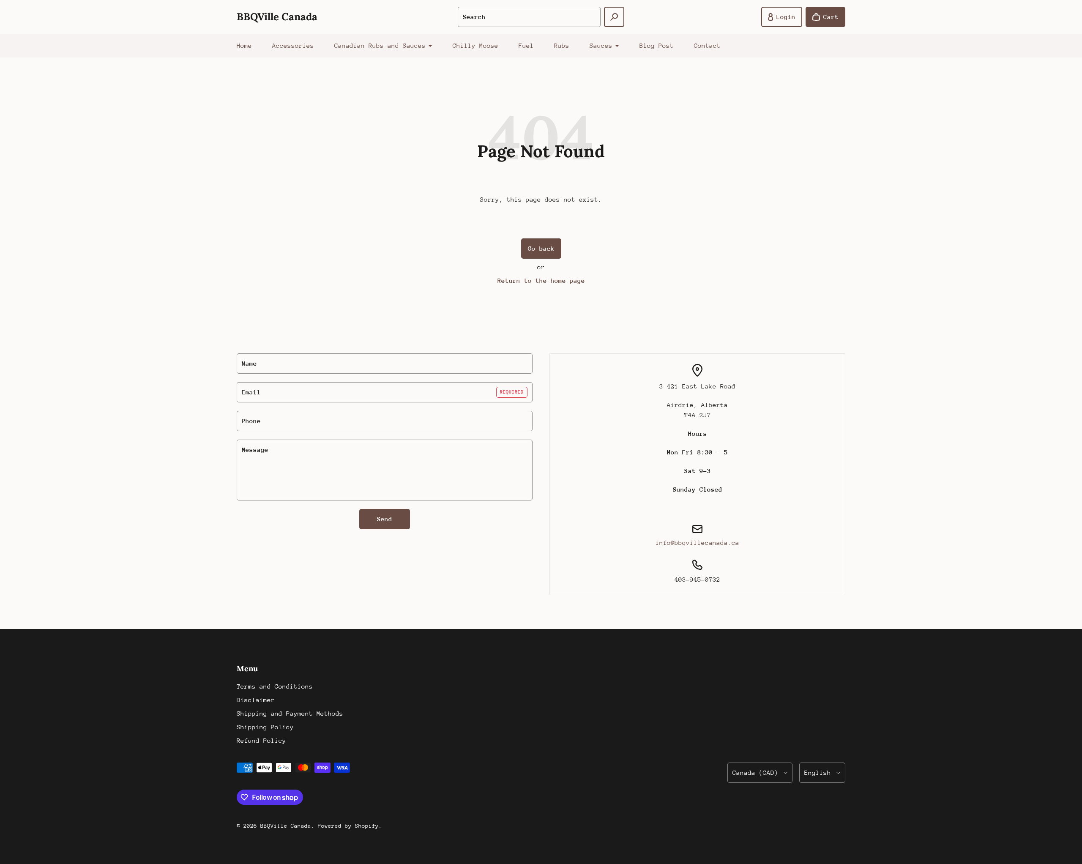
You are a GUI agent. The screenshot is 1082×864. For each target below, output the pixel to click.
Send (384, 518)
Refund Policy (261, 740)
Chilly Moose (475, 45)
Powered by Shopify (348, 826)
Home (244, 45)
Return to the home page (541, 280)
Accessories (293, 45)
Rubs (561, 45)
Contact (707, 45)
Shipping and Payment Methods (290, 713)
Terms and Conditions (275, 686)
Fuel (526, 45)
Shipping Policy (265, 726)
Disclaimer (256, 699)
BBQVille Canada (285, 826)
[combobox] (529, 17)
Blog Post (656, 45)
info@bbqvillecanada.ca (697, 542)
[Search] (614, 17)
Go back (541, 248)
